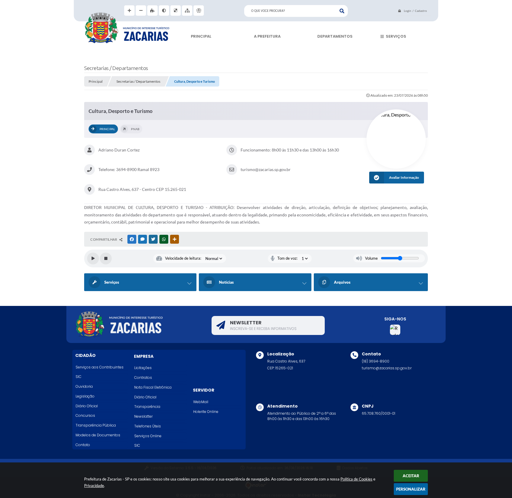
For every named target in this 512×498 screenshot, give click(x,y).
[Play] (93, 258)
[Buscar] (342, 11)
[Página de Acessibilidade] (198, 10)
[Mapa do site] (187, 10)
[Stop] (106, 258)
